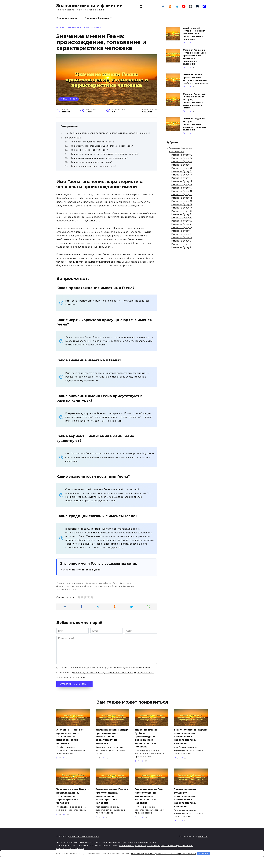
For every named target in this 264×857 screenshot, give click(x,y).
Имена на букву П (181, 204)
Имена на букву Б (181, 158)
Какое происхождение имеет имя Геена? (92, 142)
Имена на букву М (181, 194)
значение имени (75, 583)
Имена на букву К (181, 188)
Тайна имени (176, 151)
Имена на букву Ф (181, 221)
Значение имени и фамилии (89, 5)
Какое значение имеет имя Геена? (89, 150)
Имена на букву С (181, 211)
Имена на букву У (181, 217)
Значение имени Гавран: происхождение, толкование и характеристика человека (190, 736)
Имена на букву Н (181, 198)
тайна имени (127, 586)
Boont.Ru (202, 836)
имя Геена (126, 583)
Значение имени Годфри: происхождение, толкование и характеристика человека (73, 796)
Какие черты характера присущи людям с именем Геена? (101, 146)
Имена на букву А (181, 155)
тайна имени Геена (68, 589)
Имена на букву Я (181, 247)
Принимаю (203, 853)
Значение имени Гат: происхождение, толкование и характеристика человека (70, 736)
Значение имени (67, 18)
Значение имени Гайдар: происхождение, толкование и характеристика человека (112, 736)
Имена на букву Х (181, 224)
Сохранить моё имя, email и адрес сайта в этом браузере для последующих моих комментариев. (105, 668)
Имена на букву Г (69, 99)
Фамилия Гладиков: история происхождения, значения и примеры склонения (194, 124)
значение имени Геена (99, 583)
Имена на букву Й (181, 184)
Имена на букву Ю (181, 244)
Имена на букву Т (181, 214)
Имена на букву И (181, 181)
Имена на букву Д (181, 168)
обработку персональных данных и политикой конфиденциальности (113, 672)
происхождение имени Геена (101, 586)
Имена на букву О (181, 201)
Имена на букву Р (181, 207)
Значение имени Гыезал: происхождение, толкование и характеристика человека (112, 796)
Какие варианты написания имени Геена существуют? (99, 158)
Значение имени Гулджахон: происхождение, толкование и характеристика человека (185, 798)
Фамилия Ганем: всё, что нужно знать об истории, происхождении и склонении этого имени (194, 101)
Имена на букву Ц (181, 227)
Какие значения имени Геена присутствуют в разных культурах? (104, 154)
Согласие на (106, 672)
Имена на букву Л (181, 191)
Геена (61, 583)
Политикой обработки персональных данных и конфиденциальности (156, 845)
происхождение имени (70, 586)
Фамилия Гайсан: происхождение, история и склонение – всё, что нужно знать (195, 79)
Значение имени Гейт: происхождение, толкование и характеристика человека (149, 796)
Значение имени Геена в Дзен (82, 569)
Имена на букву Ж (181, 174)
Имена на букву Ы (181, 237)
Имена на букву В (181, 161)
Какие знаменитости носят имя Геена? (91, 162)
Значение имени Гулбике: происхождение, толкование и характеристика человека (146, 738)
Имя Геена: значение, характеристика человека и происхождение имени (107, 133)
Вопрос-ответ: (73, 137)
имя (116, 583)
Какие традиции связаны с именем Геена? (93, 166)
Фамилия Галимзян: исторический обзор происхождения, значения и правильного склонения (194, 57)
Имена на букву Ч (181, 231)
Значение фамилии (97, 18)
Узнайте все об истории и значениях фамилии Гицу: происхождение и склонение (194, 33)
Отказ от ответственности (71, 677)
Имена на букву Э (181, 240)
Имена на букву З (181, 178)
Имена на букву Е (181, 171)
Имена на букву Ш (181, 234)
